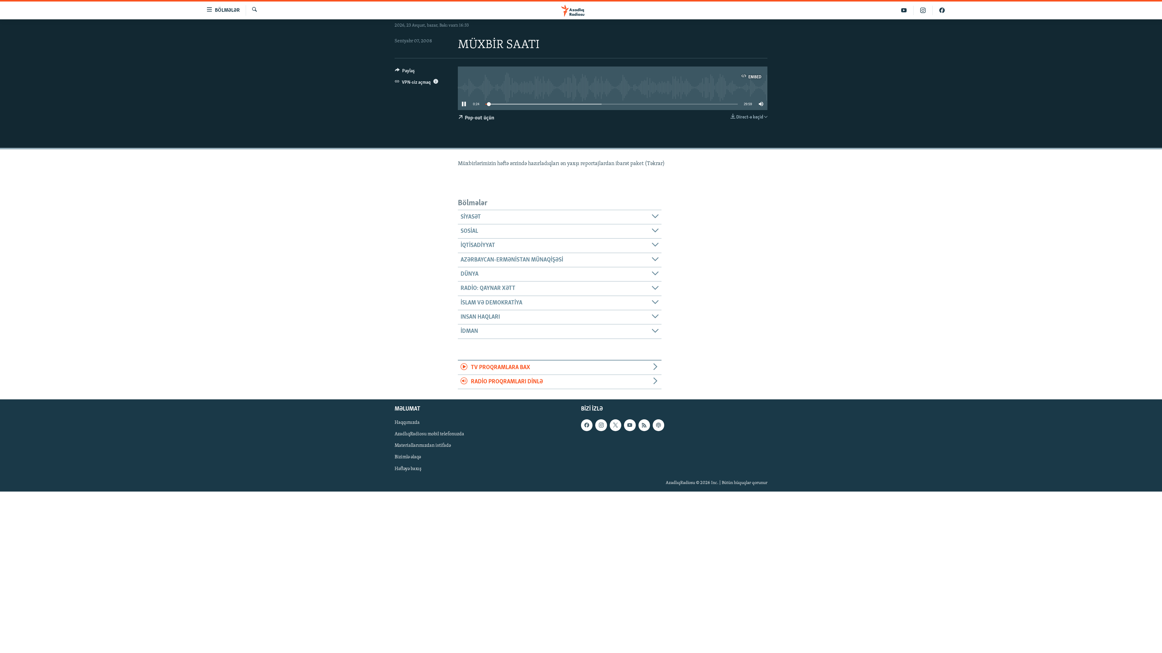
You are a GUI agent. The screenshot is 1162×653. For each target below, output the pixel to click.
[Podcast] (658, 425)
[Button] (405, 72)
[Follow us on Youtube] (629, 425)
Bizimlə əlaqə (408, 457)
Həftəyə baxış (408, 468)
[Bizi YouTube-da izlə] (904, 10)
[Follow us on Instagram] (601, 425)
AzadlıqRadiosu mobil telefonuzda (429, 434)
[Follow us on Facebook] (586, 425)
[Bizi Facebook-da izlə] (942, 10)
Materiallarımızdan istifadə (423, 445)
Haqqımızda (407, 423)
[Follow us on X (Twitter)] (615, 425)
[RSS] (644, 425)
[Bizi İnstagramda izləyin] (923, 10)
